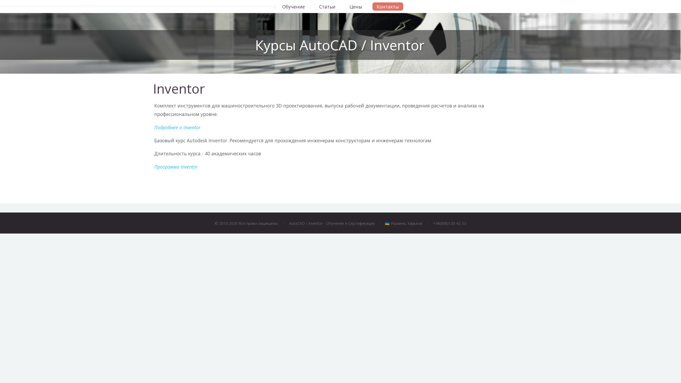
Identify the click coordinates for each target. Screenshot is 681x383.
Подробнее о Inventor (177, 127)
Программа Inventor (176, 167)
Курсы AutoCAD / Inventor (340, 44)
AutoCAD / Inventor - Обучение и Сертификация (332, 223)
